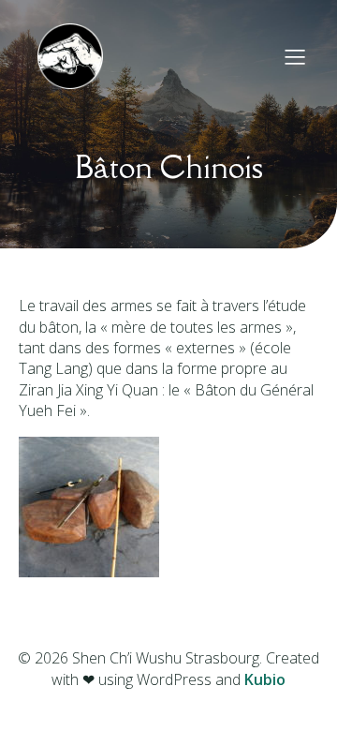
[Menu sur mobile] (295, 56)
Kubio (265, 679)
